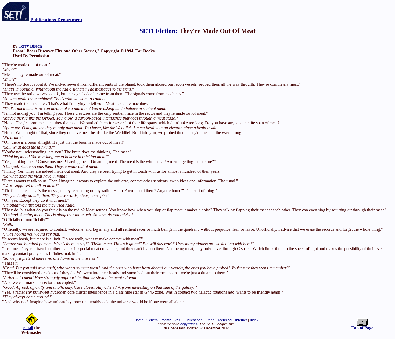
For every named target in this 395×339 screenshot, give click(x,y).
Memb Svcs (170, 320)
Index (254, 320)
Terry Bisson (30, 46)
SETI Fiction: (158, 30)
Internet (241, 320)
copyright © (189, 324)
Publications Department (56, 19)
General (152, 320)
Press (209, 320)
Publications (192, 320)
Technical (224, 320)
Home (138, 320)
